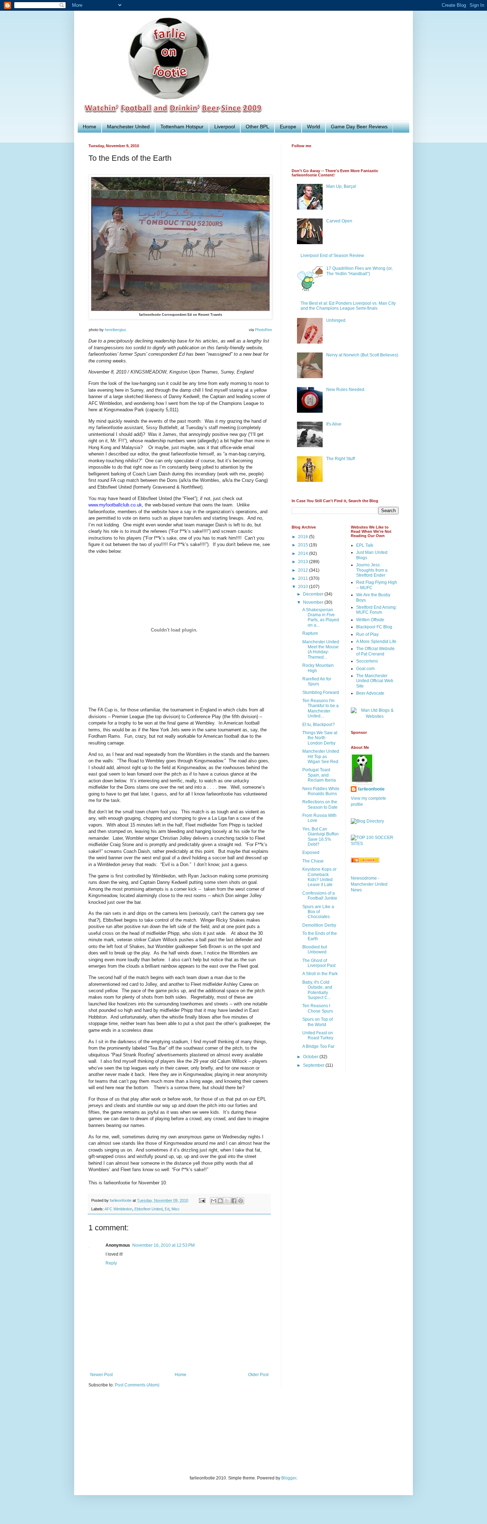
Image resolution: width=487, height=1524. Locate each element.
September (314, 1065)
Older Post (258, 1374)
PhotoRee (263, 330)
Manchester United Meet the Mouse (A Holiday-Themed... (320, 649)
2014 (303, 553)
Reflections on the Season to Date (320, 804)
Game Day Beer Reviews (359, 126)
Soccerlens (367, 661)
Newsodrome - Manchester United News (369, 884)
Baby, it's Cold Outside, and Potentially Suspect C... (317, 990)
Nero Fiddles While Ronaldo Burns (320, 791)
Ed (167, 1209)
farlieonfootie (371, 789)
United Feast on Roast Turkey (317, 1035)
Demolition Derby (319, 925)
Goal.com (365, 668)
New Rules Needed (345, 389)
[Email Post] (201, 1200)
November (313, 602)
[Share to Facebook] (233, 1200)
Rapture (310, 633)
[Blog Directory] (367, 821)
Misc (175, 1209)
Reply (111, 1263)
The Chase (313, 861)
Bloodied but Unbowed (314, 949)
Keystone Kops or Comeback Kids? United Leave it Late (319, 877)
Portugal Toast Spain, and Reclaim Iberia (319, 775)
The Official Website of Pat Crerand (375, 651)
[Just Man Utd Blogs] (375, 716)
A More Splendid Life (376, 641)
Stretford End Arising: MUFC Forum (376, 610)
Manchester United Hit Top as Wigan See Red (320, 756)
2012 (303, 570)
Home (89, 126)
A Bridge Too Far (318, 1046)
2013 (303, 561)
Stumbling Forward (320, 692)
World (313, 126)
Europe (288, 126)
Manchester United (128, 126)
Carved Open (339, 220)
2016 (303, 536)
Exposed (310, 852)
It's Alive (334, 424)
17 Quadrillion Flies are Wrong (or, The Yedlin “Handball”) (359, 271)
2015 (303, 544)
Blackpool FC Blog (374, 626)
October (311, 1056)
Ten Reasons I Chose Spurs (317, 1008)
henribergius (115, 330)
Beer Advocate (370, 693)
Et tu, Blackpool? (318, 724)
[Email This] (213, 1200)
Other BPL (257, 126)
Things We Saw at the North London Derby (319, 738)
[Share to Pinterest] (240, 1200)
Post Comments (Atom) (137, 1385)
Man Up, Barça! (341, 186)
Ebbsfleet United (148, 1209)
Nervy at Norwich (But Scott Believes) (362, 354)
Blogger (288, 1478)
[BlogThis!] (220, 1200)
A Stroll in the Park (320, 973)
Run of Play (367, 634)
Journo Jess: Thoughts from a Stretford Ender (372, 570)
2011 (303, 578)
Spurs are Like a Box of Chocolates (318, 912)
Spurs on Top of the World (317, 1022)
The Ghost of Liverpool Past (318, 963)
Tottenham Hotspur (182, 126)
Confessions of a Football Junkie (319, 896)
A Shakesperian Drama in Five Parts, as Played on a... (320, 617)
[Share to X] (227, 1200)
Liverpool (224, 126)
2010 (303, 586)
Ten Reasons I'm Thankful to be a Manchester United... (320, 708)
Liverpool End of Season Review (332, 255)
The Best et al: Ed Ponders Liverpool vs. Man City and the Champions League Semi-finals (348, 306)
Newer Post (101, 1374)
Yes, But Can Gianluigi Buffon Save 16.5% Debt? (320, 837)
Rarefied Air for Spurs (316, 681)
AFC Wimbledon (118, 1209)
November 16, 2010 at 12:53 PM (163, 1245)
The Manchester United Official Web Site (374, 681)
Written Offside (370, 619)
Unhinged (335, 320)
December (313, 594)
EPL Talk (364, 545)
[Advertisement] (218, 1436)
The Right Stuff (340, 458)
